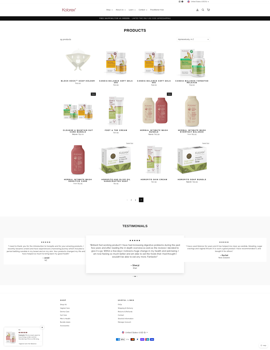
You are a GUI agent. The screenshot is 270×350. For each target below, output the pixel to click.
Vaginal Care (65, 308)
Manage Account (124, 322)
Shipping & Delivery (125, 308)
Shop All (63, 305)
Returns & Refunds (125, 312)
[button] (42, 327)
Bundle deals (65, 322)
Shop (108, 10)
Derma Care (64, 312)
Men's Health (65, 319)
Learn (131, 10)
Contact (142, 10)
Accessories (64, 326)
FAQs (120, 305)
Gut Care (63, 315)
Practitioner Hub (157, 10)
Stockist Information (125, 319)
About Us (120, 10)
